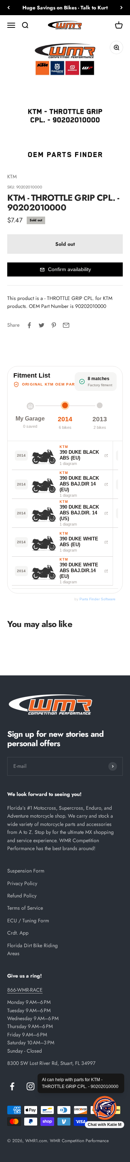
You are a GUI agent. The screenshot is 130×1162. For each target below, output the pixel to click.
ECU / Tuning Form (28, 920)
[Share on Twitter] (41, 325)
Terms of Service (25, 907)
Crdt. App (18, 932)
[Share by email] (66, 325)
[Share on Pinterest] (54, 325)
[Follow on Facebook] (12, 1086)
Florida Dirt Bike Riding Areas (32, 949)
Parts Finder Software (97, 599)
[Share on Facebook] (29, 325)
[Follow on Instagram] (30, 1086)
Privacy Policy (22, 883)
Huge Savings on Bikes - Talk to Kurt (65, 7)
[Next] (121, 8)
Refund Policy (21, 895)
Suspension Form (25, 870)
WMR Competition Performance (79, 1140)
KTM (12, 176)
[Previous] (8, 8)
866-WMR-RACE (25, 989)
